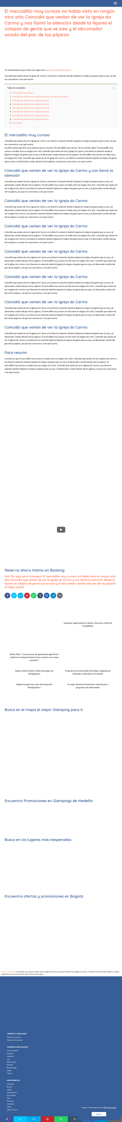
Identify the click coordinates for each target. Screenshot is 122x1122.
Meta (8, 1098)
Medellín (10, 1065)
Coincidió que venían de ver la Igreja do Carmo (30, 100)
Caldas (9, 1090)
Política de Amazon (13, 1037)
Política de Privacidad (14, 1040)
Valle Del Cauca (12, 1110)
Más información (110, 1107)
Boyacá (9, 1087)
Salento (9, 1073)
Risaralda (10, 1101)
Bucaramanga (12, 1068)
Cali (8, 1059)
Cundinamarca (12, 1092)
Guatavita (10, 1056)
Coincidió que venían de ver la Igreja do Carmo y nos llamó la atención (40, 96)
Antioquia (10, 1084)
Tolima (9, 1107)
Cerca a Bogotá (12, 1050)
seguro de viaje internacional (58, 70)
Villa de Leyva (11, 1062)
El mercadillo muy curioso (22, 93)
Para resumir (17, 123)
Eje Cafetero (11, 1095)
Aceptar (99, 1114)
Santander (10, 1104)
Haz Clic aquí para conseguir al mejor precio (60, 582)
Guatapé (10, 1053)
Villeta (9, 1070)
